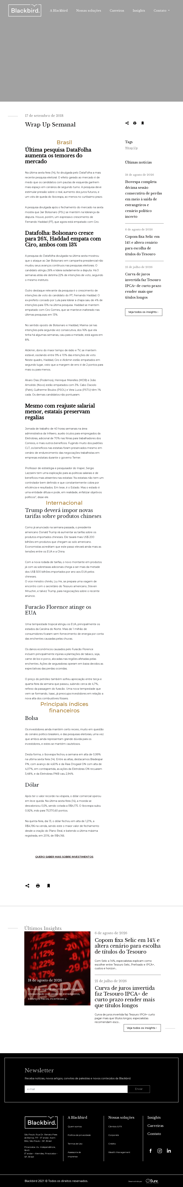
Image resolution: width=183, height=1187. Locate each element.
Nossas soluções (88, 10)
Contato (154, 1134)
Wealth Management (119, 1152)
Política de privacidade (79, 1135)
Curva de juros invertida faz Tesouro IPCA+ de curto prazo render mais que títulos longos (143, 285)
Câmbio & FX (115, 1126)
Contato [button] (160, 10)
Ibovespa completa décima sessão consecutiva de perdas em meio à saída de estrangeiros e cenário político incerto (143, 199)
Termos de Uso (75, 1143)
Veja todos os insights (142, 312)
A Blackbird (59, 10)
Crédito (112, 1143)
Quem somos (75, 1126)
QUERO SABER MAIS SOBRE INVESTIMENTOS (64, 856)
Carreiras (117, 10)
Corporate (113, 1135)
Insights (139, 10)
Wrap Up (131, 148)
